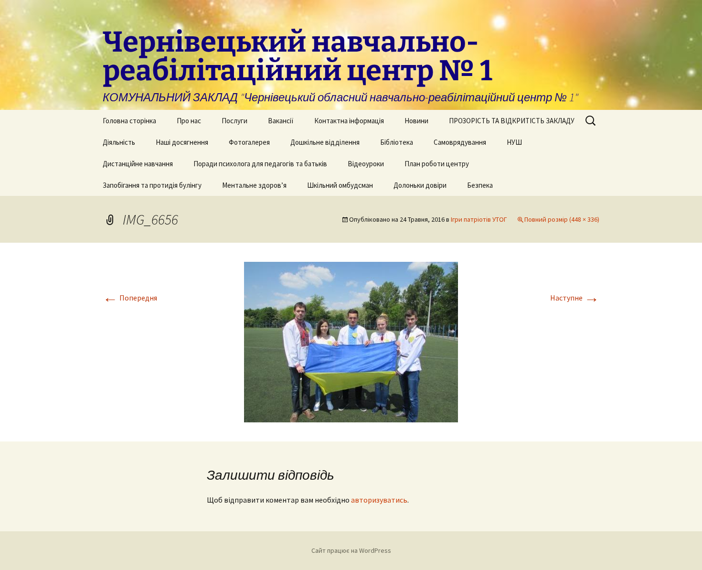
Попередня (130, 297)
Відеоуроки (366, 163)
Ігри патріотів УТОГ (479, 219)
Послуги (234, 120)
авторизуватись (379, 500)
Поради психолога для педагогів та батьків (260, 163)
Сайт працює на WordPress (351, 550)
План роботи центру (436, 163)
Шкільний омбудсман (340, 185)
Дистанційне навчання (138, 163)
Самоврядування (460, 142)
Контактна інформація (349, 120)
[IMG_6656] (351, 341)
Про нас (189, 120)
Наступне (574, 297)
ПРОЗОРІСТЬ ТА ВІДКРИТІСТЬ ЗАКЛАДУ (511, 120)
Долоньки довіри (420, 185)
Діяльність (119, 142)
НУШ (514, 142)
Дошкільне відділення (325, 142)
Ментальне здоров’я (254, 185)
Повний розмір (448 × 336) (561, 219)
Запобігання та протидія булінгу (152, 185)
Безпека (480, 185)
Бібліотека (396, 142)
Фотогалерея (249, 142)
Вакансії (281, 120)
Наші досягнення (182, 142)
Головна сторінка (129, 120)
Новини (416, 120)
